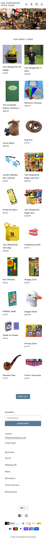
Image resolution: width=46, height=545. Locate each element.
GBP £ (22, 508)
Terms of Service (12, 485)
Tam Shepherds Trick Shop (10, 4)
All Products (10, 478)
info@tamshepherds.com (15, 437)
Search (8, 458)
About (7, 471)
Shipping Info (11, 464)
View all (23, 396)
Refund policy (11, 491)
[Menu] (41, 4)
